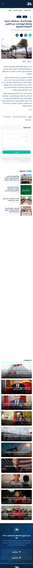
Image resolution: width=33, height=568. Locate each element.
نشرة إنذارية (28, 120)
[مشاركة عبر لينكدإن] (17, 35)
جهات (9, 10)
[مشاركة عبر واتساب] (30, 35)
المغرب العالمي (17, 10)
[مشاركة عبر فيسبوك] (25, 35)
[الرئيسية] (30, 16)
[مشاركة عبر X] (21, 35)
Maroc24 (28, 30)
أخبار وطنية (27, 10)
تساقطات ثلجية (7, 117)
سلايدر (19, 17)
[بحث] (2, 3)
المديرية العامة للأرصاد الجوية (19, 117)
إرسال (16, 152)
